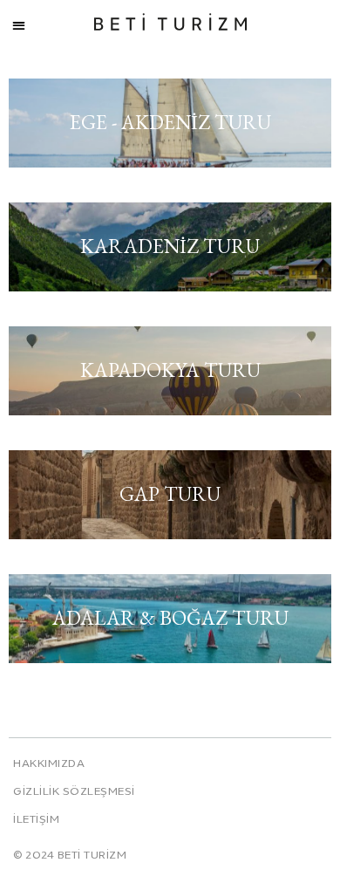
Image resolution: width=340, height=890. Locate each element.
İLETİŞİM (36, 820)
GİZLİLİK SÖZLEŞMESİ (74, 792)
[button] (19, 26)
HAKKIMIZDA (49, 764)
